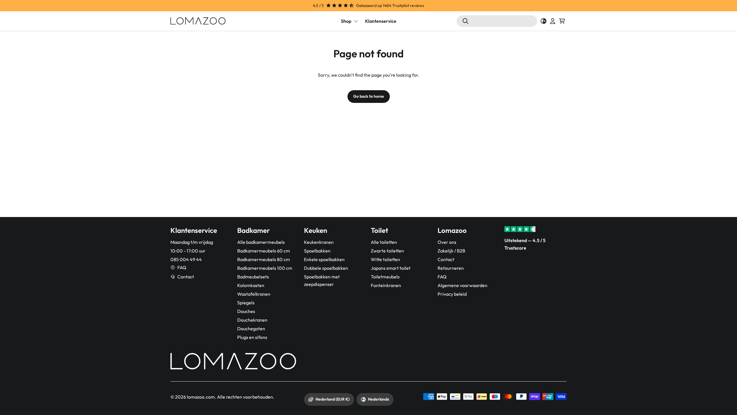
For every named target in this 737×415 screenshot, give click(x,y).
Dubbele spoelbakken (326, 268)
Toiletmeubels (385, 277)
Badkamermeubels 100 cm (264, 268)
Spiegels (245, 302)
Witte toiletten (385, 259)
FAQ (181, 267)
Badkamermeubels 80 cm (263, 259)
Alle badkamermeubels (261, 242)
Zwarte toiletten (387, 251)
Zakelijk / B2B (451, 251)
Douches (246, 311)
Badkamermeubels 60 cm (263, 251)
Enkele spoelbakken (324, 259)
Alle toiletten (384, 242)
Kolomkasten (250, 285)
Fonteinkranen (386, 285)
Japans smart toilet (391, 268)
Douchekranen (252, 320)
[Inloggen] (552, 21)
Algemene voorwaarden (462, 285)
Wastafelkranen (253, 294)
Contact (185, 277)
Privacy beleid (452, 294)
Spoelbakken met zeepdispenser (322, 280)
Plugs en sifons (252, 337)
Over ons (447, 242)
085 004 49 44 (186, 259)
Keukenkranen (319, 242)
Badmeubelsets (253, 277)
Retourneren (451, 268)
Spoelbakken (317, 251)
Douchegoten (251, 328)
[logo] (198, 21)
